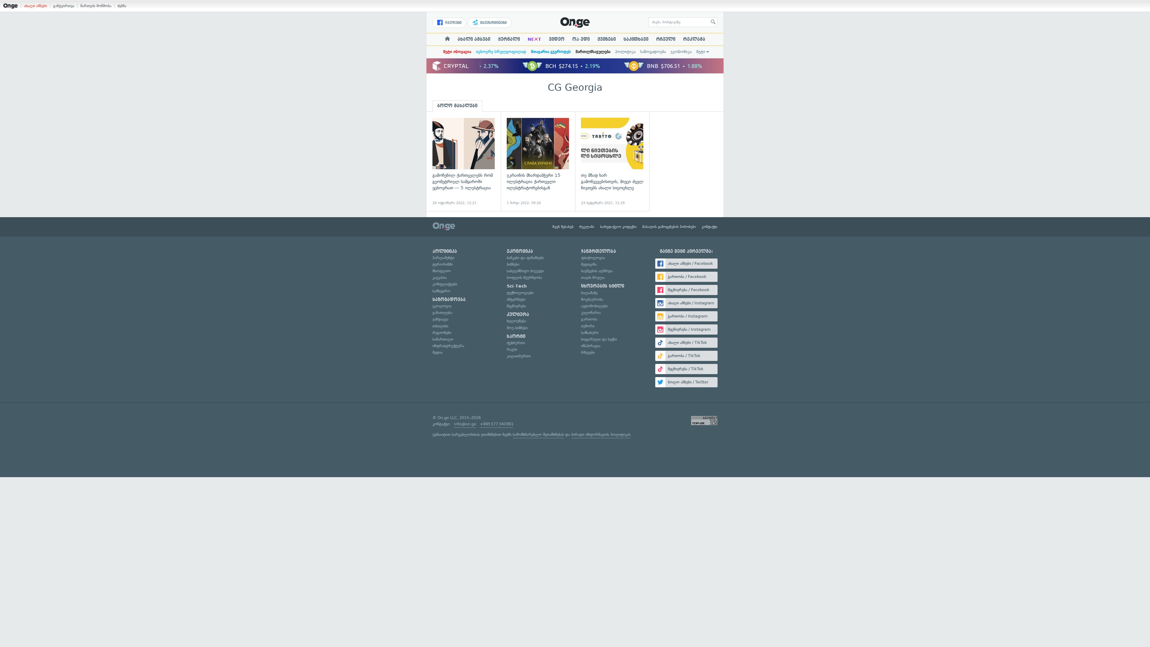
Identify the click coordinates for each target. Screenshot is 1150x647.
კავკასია (439, 277)
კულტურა (518, 314)
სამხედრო (441, 291)
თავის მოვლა (593, 277)
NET (534, 39)
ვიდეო (557, 39)
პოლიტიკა (625, 51)
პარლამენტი (443, 258)
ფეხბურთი (516, 343)
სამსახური (590, 332)
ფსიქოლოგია (593, 258)
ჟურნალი (509, 39)
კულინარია (591, 312)
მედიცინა (589, 264)
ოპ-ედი (581, 39)
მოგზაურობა (592, 299)
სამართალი (442, 339)
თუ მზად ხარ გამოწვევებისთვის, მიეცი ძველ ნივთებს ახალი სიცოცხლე (612, 161)
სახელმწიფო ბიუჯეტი (525, 271)
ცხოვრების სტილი (602, 286)
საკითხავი (636, 39)
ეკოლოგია (442, 306)
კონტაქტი (710, 227)
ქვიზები (606, 39)
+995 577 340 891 (497, 424)
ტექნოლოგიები (520, 293)
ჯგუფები (452, 23)
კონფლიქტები (444, 284)
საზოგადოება (653, 51)
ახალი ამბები (35, 6)
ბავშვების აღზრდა (597, 271)
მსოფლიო (441, 271)
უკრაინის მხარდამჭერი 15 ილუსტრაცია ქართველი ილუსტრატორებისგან (538, 161)
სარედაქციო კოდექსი (618, 227)
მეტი (700, 51)
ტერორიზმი (442, 264)
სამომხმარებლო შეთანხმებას (538, 434)
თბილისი (440, 326)
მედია (437, 352)
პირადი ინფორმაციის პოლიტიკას (600, 434)
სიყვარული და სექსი (599, 339)
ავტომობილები (594, 306)
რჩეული (665, 39)
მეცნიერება (516, 306)
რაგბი (512, 349)
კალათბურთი (519, 356)
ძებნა (121, 6)
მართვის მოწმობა (95, 6)
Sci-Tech (517, 286)
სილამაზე (589, 293)
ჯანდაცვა (440, 319)
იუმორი (587, 326)
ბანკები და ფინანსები (525, 258)
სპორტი (516, 336)
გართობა (589, 319)
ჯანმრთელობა (598, 251)
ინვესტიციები (493, 23)
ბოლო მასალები (457, 105)
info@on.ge (465, 424)
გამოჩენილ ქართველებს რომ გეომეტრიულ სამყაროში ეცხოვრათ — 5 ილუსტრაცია (463, 161)
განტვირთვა (63, 6)
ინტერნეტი (516, 299)
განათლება (442, 312)
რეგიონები (441, 332)
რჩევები (588, 352)
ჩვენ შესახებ (563, 227)
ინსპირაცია (590, 346)
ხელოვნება (516, 321)
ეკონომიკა (681, 51)
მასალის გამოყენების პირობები (669, 227)
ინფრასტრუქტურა (448, 346)
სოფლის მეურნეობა (524, 277)
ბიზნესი (513, 264)
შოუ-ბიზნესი (517, 328)
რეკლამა (694, 39)
